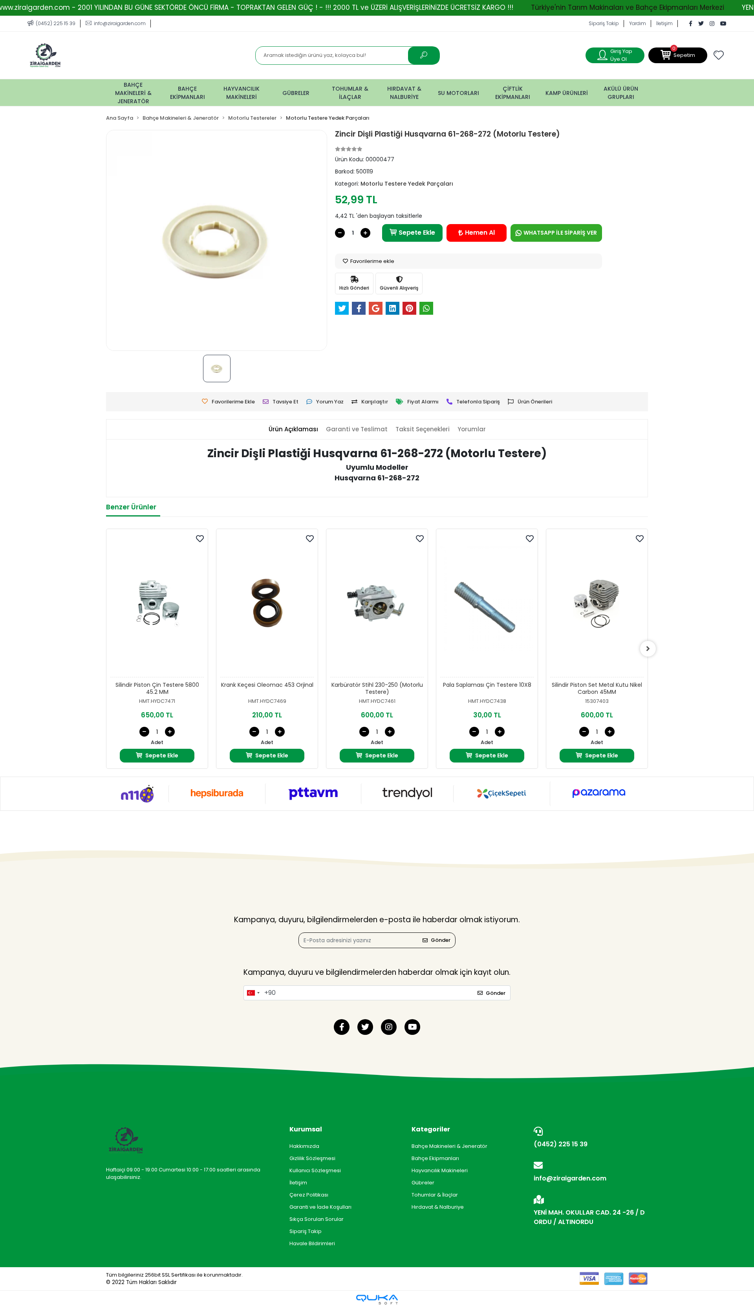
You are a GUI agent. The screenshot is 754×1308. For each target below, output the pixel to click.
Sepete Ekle (417, 232)
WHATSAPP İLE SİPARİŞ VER (560, 233)
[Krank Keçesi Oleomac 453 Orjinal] (267, 605)
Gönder (440, 940)
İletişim (664, 23)
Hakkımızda (304, 1146)
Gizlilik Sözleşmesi (312, 1158)
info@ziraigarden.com (570, 1178)
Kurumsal (305, 1129)
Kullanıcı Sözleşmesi (315, 1170)
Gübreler (423, 1182)
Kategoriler (431, 1129)
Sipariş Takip (604, 23)
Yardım (637, 23)
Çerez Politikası (308, 1195)
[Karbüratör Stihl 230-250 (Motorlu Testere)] (377, 605)
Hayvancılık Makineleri (440, 1170)
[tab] (293, 429)
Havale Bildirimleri (312, 1243)
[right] (648, 648)
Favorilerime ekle (371, 261)
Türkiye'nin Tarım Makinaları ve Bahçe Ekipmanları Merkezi (627, 7)
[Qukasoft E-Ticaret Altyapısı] (377, 1299)
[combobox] (253, 993)
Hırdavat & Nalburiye (438, 1207)
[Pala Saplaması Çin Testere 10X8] (487, 605)
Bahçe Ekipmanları (435, 1158)
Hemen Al (480, 232)
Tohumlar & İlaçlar (435, 1195)
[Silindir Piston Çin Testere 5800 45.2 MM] (157, 605)
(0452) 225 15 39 (560, 1144)
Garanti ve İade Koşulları (320, 1207)
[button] (677, 55)
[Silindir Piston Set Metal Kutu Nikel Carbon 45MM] (597, 605)
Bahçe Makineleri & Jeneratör (449, 1146)
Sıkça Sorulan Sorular (316, 1219)
